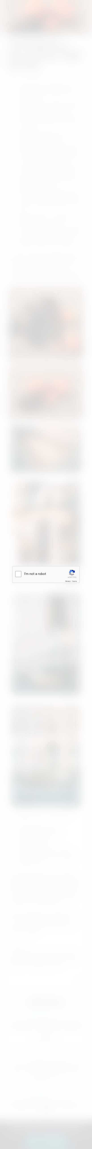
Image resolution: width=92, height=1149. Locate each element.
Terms (74, 581)
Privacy (68, 581)
